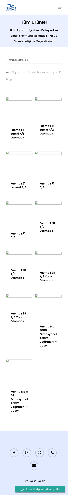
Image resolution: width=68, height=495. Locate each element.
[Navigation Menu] (60, 7)
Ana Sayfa (12, 72)
